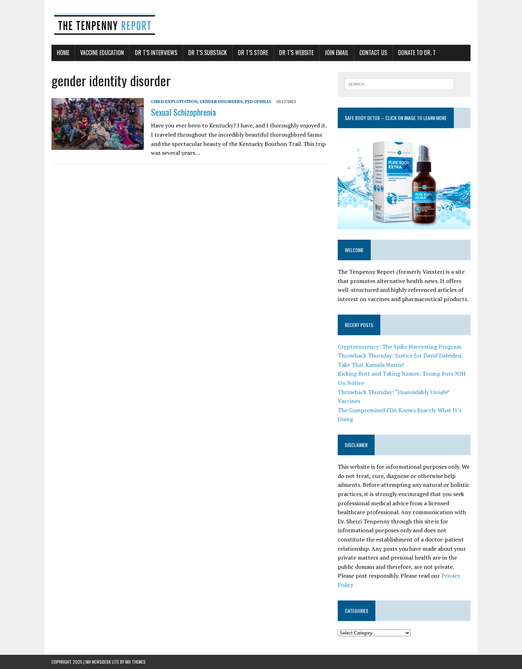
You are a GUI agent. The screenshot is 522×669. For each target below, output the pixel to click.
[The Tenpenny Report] (261, 22)
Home (63, 52)
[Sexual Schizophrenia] (97, 145)
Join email (336, 52)
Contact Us (373, 52)
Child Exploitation (174, 101)
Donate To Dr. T (417, 52)
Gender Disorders (221, 101)
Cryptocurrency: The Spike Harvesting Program (399, 346)
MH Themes (135, 662)
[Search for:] (399, 83)
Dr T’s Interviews (156, 52)
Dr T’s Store (253, 52)
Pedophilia (258, 101)
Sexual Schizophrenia (183, 111)
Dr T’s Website (296, 52)
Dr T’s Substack (207, 52)
